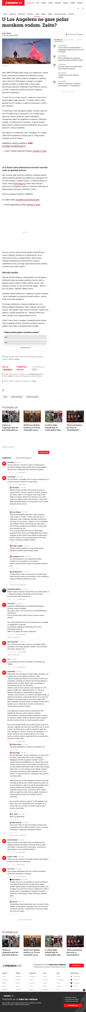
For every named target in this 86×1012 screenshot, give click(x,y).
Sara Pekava (16, 512)
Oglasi (65, 3)
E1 (10, 556)
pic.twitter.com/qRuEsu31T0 (14, 146)
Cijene (72, 3)
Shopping (32, 976)
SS (4, 643)
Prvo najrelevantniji (23, 458)
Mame (31, 989)
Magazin (32, 973)
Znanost (71, 14)
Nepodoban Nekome (14, 589)
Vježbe (45, 986)
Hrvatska (30, 14)
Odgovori (46, 989)
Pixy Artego (11, 671)
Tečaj (58, 976)
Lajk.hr (45, 983)
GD (4, 661)
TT (4, 605)
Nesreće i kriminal (60, 14)
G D (8, 659)
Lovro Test (10, 869)
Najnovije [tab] (58, 40)
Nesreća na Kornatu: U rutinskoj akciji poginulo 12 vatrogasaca (69, 84)
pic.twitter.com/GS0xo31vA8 (27, 200)
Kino (58, 983)
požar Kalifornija (16, 397)
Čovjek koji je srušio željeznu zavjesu (68, 75)
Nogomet (19, 976)
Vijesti (43, 3)
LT (4, 870)
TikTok (76, 986)
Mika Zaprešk (16, 822)
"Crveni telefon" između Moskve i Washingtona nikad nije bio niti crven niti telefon (71, 49)
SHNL (17, 986)
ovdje (10, 376)
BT (4, 858)
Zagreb (50, 14)
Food (31, 986)
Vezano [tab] (79, 40)
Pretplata (30, 3)
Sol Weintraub (17, 572)
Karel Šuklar (11, 477)
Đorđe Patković (12, 840)
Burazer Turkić (12, 856)
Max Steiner (16, 879)
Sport (50, 3)
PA (4, 673)
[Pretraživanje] (82, 9)
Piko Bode (10, 462)
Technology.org (19, 184)
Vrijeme (59, 986)
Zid (37, 3)
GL (10, 545)
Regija (43, 14)
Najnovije (12, 14)
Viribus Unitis (16, 744)
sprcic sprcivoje (12, 642)
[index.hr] (13, 3)
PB (4, 464)
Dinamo (18, 979)
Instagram (77, 983)
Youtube (76, 979)
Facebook (77, 976)
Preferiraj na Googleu (75, 34)
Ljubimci (32, 983)
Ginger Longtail (17, 546)
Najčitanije (21, 14)
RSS (58, 989)
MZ (10, 822)
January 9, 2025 (39, 151)
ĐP (4, 841)
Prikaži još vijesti (68, 91)
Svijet (37, 14)
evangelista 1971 (18, 556)
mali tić (14, 902)
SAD (5, 397)
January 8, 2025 (33, 205)
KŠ (4, 478)
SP (10, 512)
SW (10, 571)
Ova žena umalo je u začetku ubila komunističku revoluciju (70, 67)
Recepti (45, 979)
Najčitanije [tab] (69, 40)
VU (10, 744)
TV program (60, 979)
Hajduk (18, 983)
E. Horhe (15, 814)
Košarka (18, 989)
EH (10, 814)
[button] (4, 415)
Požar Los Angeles (32, 397)
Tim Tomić (10, 603)
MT (10, 901)
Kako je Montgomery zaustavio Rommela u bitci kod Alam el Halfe (70, 58)
